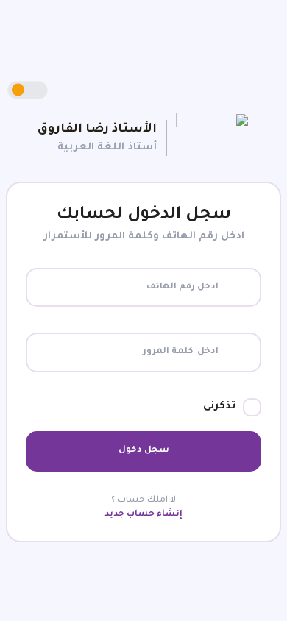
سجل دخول (143, 450)
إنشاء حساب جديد (143, 514)
